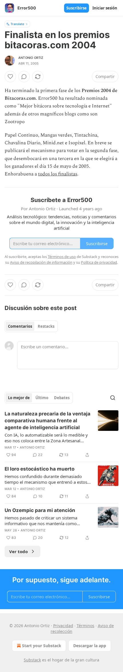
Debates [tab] (62, 397)
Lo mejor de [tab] (19, 397)
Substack (32, 660)
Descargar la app (89, 645)
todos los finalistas (57, 174)
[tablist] (31, 326)
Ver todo (18, 551)
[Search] (112, 397)
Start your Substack (41, 645)
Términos (85, 625)
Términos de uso (62, 256)
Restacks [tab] (46, 326)
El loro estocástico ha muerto (39, 469)
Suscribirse (76, 8)
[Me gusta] (10, 76)
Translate (17, 24)
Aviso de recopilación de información (41, 262)
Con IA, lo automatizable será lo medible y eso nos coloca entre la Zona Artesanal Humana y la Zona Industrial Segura (46, 437)
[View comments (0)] (24, 76)
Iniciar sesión (104, 8)
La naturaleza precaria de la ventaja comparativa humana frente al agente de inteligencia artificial (47, 420)
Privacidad (63, 625)
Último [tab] (41, 397)
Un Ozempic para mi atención (40, 510)
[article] (61, 434)
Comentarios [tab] (20, 326)
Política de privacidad (99, 262)
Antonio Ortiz (30, 58)
